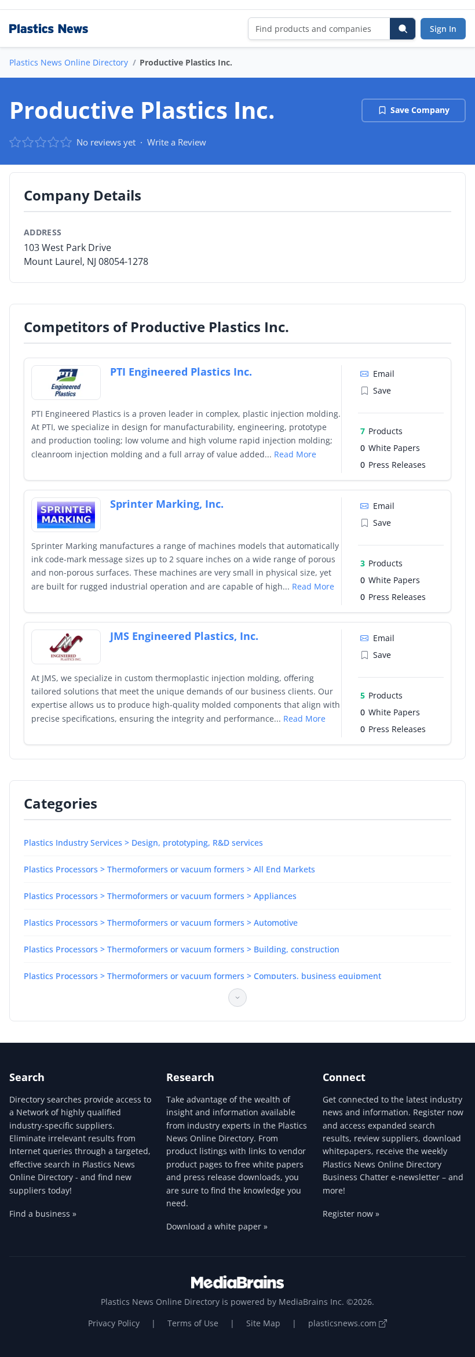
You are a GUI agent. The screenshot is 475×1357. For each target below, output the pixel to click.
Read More (295, 454)
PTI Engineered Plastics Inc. (181, 372)
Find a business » (42, 1213)
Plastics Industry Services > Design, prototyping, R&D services (143, 842)
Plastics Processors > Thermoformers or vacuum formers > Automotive (161, 922)
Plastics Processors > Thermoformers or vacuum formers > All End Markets (169, 869)
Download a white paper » (217, 1226)
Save (382, 390)
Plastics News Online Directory (68, 62)
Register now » (351, 1213)
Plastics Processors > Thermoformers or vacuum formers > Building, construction (181, 949)
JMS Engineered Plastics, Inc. (184, 636)
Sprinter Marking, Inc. (167, 504)
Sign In (443, 28)
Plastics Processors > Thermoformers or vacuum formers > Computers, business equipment (202, 975)
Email (383, 373)
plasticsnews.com (343, 1323)
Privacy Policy (114, 1323)
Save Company (420, 109)
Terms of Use (192, 1323)
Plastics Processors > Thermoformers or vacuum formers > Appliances (160, 895)
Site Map (263, 1323)
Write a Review (176, 142)
